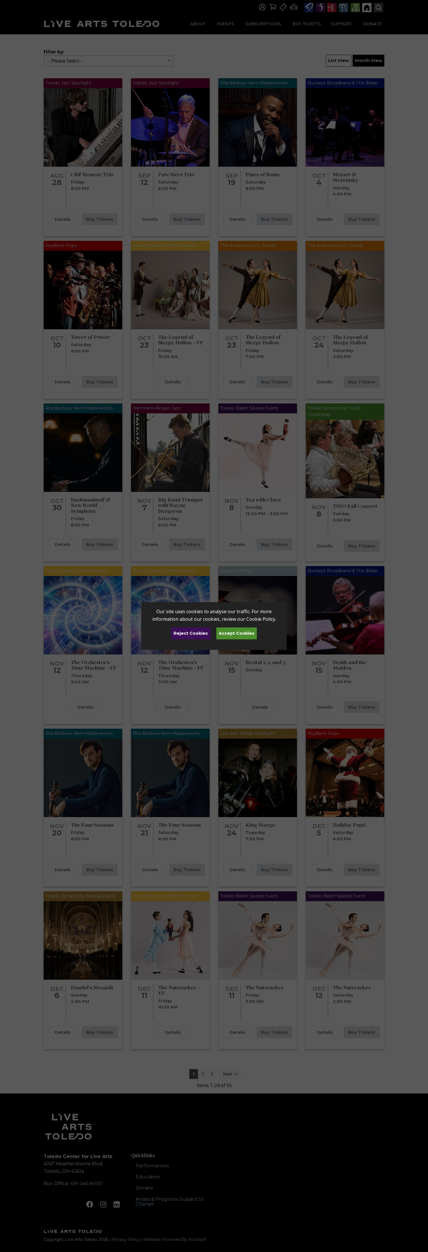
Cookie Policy (260, 619)
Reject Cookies (191, 633)
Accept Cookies (236, 633)
